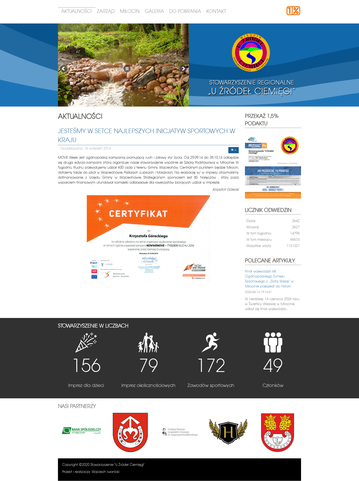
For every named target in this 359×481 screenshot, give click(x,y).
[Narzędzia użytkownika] (233, 150)
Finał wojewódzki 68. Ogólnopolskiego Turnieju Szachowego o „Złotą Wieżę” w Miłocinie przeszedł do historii (269, 279)
